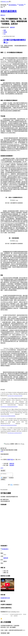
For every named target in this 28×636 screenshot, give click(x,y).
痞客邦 (9, 459)
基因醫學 (11, 465)
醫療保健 (12, 27)
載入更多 (3, 470)
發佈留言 (3, 479)
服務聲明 (16, 615)
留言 (12, 459)
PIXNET (6, 614)
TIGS (2, 451)
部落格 (5, 32)
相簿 (4, 30)
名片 (4, 33)
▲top (2, 467)
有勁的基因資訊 (9, 11)
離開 (8, 633)
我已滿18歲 (3, 633)
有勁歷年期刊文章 (5, 598)
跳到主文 (3, 15)
